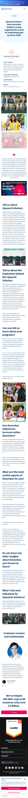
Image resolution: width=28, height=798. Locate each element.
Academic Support (11, 338)
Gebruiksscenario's (7, 752)
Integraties (4, 756)
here (15, 376)
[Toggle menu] (24, 9)
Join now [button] (14, 712)
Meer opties (4, 796)
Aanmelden (17, 4)
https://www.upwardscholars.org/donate (14, 81)
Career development (7, 353)
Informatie (4, 748)
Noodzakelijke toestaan (14, 792)
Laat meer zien (5, 785)
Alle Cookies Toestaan (14, 788)
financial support (6, 364)
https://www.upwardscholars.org (12, 86)
